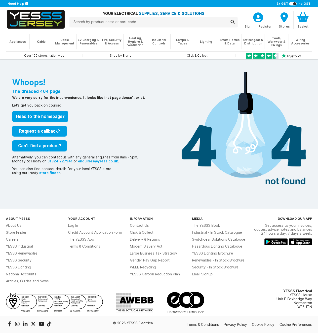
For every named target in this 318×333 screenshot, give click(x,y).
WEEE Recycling (143, 267)
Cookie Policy (263, 325)
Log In (73, 225)
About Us (13, 225)
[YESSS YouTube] (42, 325)
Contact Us (139, 225)
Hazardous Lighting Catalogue (217, 246)
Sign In (249, 26)
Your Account (81, 219)
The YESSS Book (206, 225)
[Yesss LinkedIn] (26, 325)
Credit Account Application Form (95, 232)
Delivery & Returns (145, 239)
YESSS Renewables (22, 253)
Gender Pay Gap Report (150, 260)
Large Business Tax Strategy (153, 253)
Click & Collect (142, 232)
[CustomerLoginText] (258, 16)
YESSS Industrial (19, 246)
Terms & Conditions (84, 246)
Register (265, 26)
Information (141, 219)
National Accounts (21, 274)
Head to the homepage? (40, 116)
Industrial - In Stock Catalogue (217, 232)
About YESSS (18, 219)
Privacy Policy (235, 325)
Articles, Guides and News (27, 281)
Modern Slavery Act (146, 246)
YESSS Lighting (18, 267)
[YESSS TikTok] (49, 325)
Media (197, 219)
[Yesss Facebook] (10, 325)
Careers (12, 239)
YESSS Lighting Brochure (212, 253)
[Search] (233, 22)
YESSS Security (19, 260)
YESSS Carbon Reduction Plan (155, 274)
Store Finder (16, 232)
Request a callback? (39, 131)
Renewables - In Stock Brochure (218, 260)
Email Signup (202, 274)
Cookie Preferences (295, 325)
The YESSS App (81, 239)
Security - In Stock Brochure (215, 267)
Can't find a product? (39, 145)
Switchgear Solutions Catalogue (218, 239)
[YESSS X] (34, 325)
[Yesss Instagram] (18, 325)
